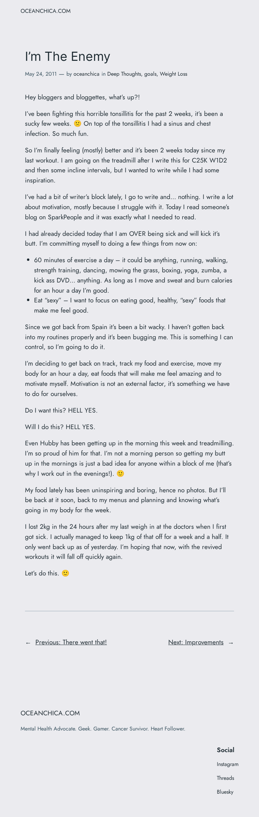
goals (150, 74)
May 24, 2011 (41, 74)
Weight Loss (173, 74)
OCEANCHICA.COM (45, 11)
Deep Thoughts (124, 74)
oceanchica (86, 74)
